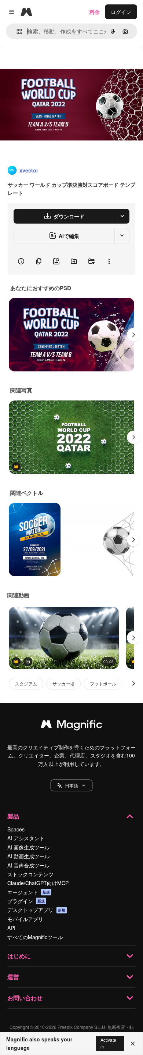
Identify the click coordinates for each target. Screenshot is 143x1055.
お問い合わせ (25, 998)
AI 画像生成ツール (28, 847)
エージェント (28, 892)
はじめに (19, 956)
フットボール (103, 683)
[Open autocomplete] (16, 31)
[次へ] (133, 334)
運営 (13, 977)
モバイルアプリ (25, 919)
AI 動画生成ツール (28, 856)
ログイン (121, 11)
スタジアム (26, 683)
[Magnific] (71, 725)
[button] (71, 785)
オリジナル (50, 63)
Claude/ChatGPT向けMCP (38, 883)
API (11, 927)
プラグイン (26, 901)
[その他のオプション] (109, 261)
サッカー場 (63, 683)
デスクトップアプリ (36, 909)
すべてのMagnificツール (35, 937)
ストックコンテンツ (30, 874)
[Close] (133, 1043)
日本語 (71, 785)
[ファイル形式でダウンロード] (122, 216)
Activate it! (108, 1043)
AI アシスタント (25, 838)
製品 (13, 816)
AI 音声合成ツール (28, 865)
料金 (94, 11)
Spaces (16, 829)
